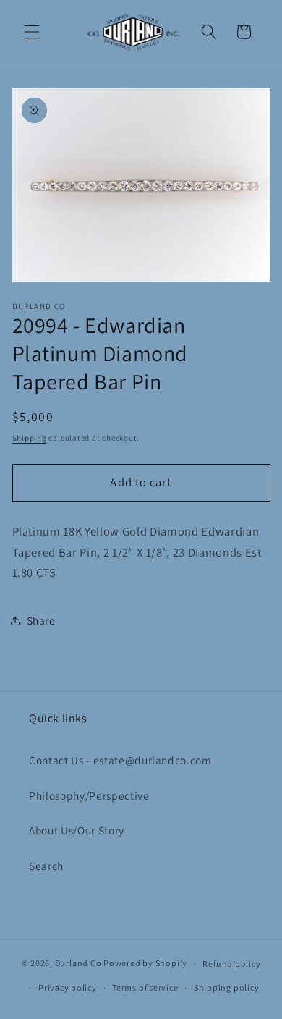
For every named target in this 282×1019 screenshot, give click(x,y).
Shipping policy (227, 987)
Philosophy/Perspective (89, 795)
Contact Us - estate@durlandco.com (120, 760)
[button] (31, 31)
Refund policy (231, 963)
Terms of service (145, 987)
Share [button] (41, 620)
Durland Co (78, 963)
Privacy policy (67, 987)
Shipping (29, 438)
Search (46, 865)
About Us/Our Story (76, 830)
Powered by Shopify (145, 963)
